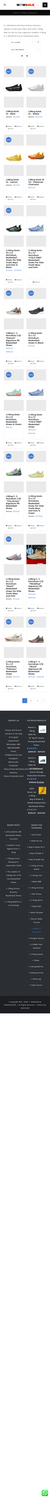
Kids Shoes (37, 894)
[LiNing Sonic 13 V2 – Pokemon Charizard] (36, 155)
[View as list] (27, 55)
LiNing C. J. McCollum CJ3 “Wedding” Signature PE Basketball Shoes (35, 585)
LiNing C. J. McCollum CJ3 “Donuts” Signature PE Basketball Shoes (13, 339)
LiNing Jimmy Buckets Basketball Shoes (13, 892)
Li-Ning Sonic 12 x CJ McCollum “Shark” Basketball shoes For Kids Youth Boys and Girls (13, 587)
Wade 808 (36, 881)
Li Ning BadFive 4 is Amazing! (13, 903)
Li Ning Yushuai (36, 888)
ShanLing (37, 979)
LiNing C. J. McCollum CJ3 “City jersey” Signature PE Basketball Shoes (13, 502)
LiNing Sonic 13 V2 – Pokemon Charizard (36, 182)
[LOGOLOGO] (25, 4)
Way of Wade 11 (36, 853)
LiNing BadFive (36, 966)
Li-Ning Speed (37, 954)
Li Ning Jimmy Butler (36, 867)
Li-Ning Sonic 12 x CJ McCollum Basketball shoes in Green (14, 419)
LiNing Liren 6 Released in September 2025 (13, 862)
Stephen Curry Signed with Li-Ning (13, 848)
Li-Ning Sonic (37, 900)
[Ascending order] (38, 42)
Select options (10, 127)
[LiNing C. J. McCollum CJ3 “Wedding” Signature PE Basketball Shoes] (36, 554)
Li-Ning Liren (36, 875)
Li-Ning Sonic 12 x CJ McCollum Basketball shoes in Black (35, 338)
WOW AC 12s (36, 841)
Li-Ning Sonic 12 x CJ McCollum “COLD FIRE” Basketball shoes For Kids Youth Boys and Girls (36, 259)
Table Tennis (36, 985)
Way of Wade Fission (36, 920)
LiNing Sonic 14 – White (34, 112)
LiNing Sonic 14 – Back (12, 112)
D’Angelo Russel (36, 938)
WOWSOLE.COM (10, 1005)
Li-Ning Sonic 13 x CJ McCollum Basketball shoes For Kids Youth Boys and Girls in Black (13, 259)
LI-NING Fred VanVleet (36, 946)
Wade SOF (36, 906)
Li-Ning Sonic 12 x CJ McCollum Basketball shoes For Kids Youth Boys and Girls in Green (36, 504)
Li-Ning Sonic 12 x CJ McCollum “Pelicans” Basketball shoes (13, 668)
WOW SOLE (25, 1008)
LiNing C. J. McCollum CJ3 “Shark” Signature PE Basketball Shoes (35, 668)
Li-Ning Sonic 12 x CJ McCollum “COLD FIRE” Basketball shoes (35, 420)
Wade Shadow (36, 912)
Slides (36, 960)
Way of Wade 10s (36, 859)
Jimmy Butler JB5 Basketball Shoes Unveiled (13, 835)
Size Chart (36, 835)
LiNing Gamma (36, 973)
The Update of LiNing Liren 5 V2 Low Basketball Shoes (13, 877)
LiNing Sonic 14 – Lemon (12, 180)
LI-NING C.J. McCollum (37, 930)
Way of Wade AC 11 (37, 847)
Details (19, 126)
